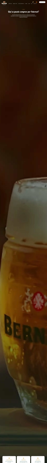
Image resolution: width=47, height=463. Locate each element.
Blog (29, 3)
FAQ (31, 3)
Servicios (10, 3)
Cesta (32, 2)
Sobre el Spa (15, 3)
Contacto (35, 3)
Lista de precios (21, 3)
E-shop (26, 3)
